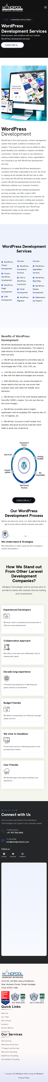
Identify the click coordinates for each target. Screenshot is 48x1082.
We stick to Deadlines (16, 733)
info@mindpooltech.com (17, 842)
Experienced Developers (17, 609)
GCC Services (6, 1041)
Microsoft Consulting (9, 1052)
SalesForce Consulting (9, 1056)
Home (6, 20)
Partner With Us (7, 1028)
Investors (4, 1024)
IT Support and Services (10, 1048)
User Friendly (11, 764)
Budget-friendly (12, 702)
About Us (4, 1013)
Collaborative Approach (17, 640)
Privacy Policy (24, 1078)
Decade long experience (17, 671)
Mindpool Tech (21, 1074)
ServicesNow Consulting (10, 1059)
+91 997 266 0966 (15, 832)
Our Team (5, 1017)
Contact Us (5, 1032)
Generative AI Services (9, 1045)
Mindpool (39, 1074)
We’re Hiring (6, 1021)
